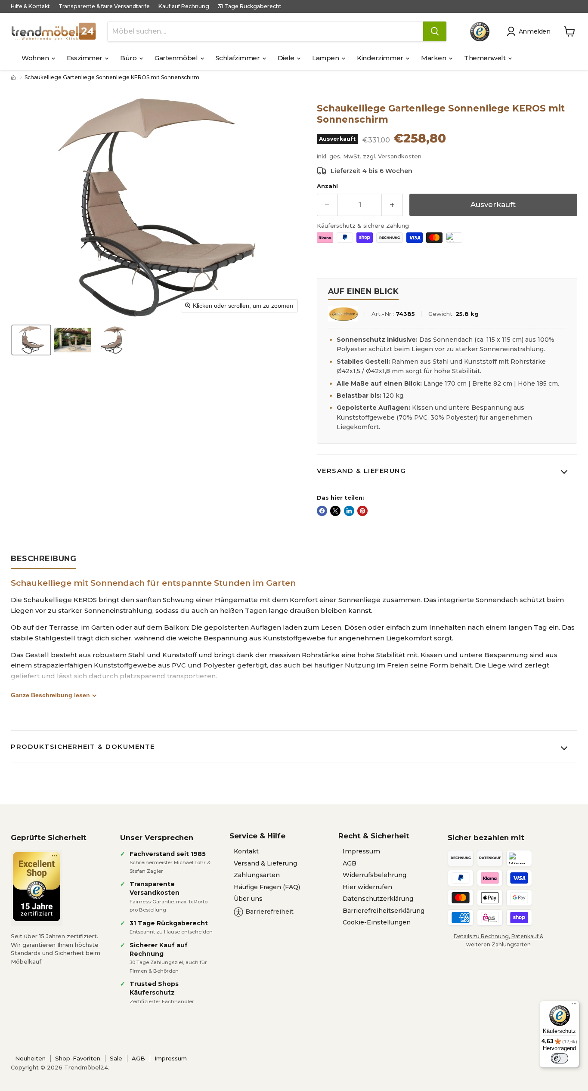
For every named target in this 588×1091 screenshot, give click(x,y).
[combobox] (265, 31)
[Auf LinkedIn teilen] (349, 511)
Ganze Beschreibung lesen (50, 695)
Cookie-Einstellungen (377, 922)
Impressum (361, 851)
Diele (287, 58)
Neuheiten (30, 1058)
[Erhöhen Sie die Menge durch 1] (392, 205)
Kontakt (246, 851)
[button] (530, 31)
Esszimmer (85, 58)
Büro (129, 58)
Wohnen (36, 58)
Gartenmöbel (177, 58)
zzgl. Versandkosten (392, 156)
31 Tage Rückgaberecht (250, 6)
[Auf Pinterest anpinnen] (362, 511)
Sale (116, 1058)
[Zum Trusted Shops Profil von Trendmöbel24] (36, 886)
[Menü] (574, 1006)
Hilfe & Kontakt (30, 6)
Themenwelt (485, 58)
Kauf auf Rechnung (183, 6)
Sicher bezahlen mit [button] (486, 837)
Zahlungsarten (257, 875)
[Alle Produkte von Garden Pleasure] (343, 313)
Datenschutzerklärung (378, 898)
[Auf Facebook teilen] (322, 511)
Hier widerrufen (367, 887)
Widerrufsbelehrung (374, 875)
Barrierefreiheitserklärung (383, 911)
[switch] (559, 1058)
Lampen (326, 58)
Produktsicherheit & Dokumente (83, 746)
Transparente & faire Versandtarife (104, 6)
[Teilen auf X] (335, 511)
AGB (349, 863)
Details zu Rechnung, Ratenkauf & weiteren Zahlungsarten (498, 940)
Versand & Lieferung (361, 471)
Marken (434, 58)
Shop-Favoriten (77, 1058)
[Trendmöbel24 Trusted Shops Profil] (479, 31)
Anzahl (327, 186)
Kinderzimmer (381, 58)
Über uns (248, 898)
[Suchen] (434, 31)
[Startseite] (14, 77)
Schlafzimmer (238, 58)
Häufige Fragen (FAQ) (267, 887)
